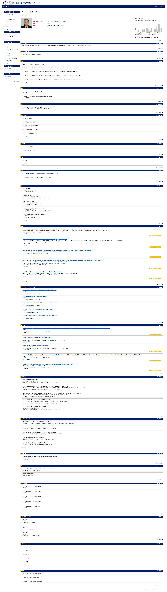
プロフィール (9, 16)
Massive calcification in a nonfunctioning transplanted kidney (37, 337)
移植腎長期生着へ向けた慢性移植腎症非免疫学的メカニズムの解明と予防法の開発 (39, 290)
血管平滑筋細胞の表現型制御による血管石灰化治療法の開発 (35, 296)
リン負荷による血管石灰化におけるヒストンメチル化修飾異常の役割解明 (38, 309)
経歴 (7, 21)
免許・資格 (9, 29)
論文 (7, 47)
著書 (7, 44)
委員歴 (8, 78)
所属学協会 (9, 76)
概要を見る (26, 233)
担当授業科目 (9, 68)
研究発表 (8, 55)
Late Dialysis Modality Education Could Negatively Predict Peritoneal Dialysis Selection (42, 271)
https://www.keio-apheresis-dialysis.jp (56, 25)
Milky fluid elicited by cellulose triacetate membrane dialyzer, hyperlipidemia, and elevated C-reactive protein (48, 364)
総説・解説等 (9, 53)
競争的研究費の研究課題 (12, 58)
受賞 (7, 63)
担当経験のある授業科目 (12, 70)
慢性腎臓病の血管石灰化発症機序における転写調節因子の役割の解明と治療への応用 (40, 315)
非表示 (160, 43)
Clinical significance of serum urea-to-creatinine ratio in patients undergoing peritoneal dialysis (45, 239)
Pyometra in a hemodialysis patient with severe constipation (36, 345)
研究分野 (8, 34)
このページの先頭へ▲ (158, 40)
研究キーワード (10, 36)
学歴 (7, 24)
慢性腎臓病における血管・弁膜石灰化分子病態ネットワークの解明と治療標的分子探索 (40, 302)
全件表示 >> (24, 82)
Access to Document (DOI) (155, 235)
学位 (7, 26)
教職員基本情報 (10, 14)
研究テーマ (9, 39)
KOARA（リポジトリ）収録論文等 (12, 50)
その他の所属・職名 (11, 19)
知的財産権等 (9, 60)
